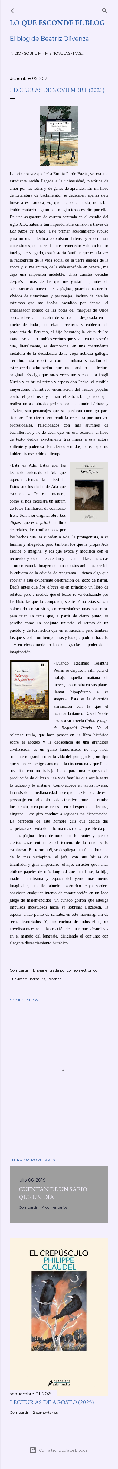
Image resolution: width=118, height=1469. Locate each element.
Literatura (36, 978)
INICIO (15, 53)
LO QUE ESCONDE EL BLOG (57, 22)
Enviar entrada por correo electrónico (65, 970)
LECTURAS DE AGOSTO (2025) (52, 1402)
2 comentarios (45, 1412)
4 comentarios (54, 1207)
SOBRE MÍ (33, 53)
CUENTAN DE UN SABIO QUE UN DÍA (53, 1193)
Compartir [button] (19, 970)
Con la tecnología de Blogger (64, 1450)
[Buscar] (104, 9)
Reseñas (54, 978)
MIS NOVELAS (57, 53)
